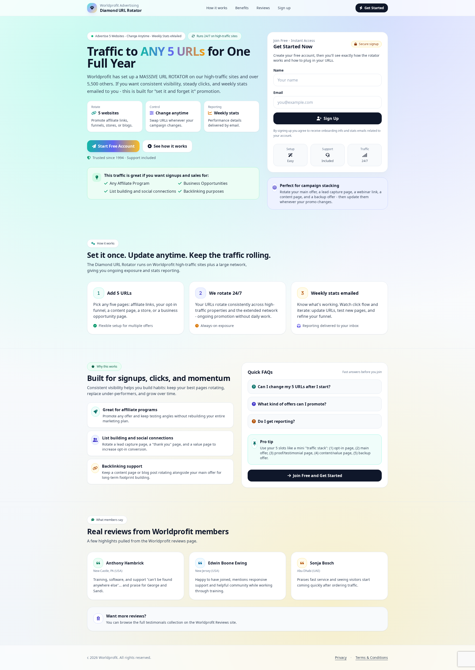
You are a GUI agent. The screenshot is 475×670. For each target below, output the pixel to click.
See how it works (170, 146)
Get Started (374, 7)
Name (278, 70)
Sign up (284, 7)
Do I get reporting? (276, 421)
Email (278, 92)
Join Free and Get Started (317, 475)
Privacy (341, 657)
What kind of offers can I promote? (292, 404)
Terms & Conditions (372, 657)
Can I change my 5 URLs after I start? (294, 386)
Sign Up (331, 118)
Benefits (242, 7)
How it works (216, 7)
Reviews (263, 7)
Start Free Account (116, 146)
